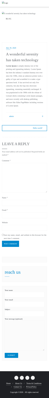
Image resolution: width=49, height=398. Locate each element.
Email (5, 210)
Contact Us (18, 387)
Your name (9, 290)
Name (5, 198)
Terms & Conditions (33, 383)
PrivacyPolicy (31, 387)
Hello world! (37, 128)
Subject (7, 309)
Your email (9, 300)
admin (11, 116)
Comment (6, 161)
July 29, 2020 (11, 48)
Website (5, 223)
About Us (18, 383)
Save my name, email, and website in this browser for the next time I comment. (25, 236)
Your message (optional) (13, 319)
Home (8, 383)
